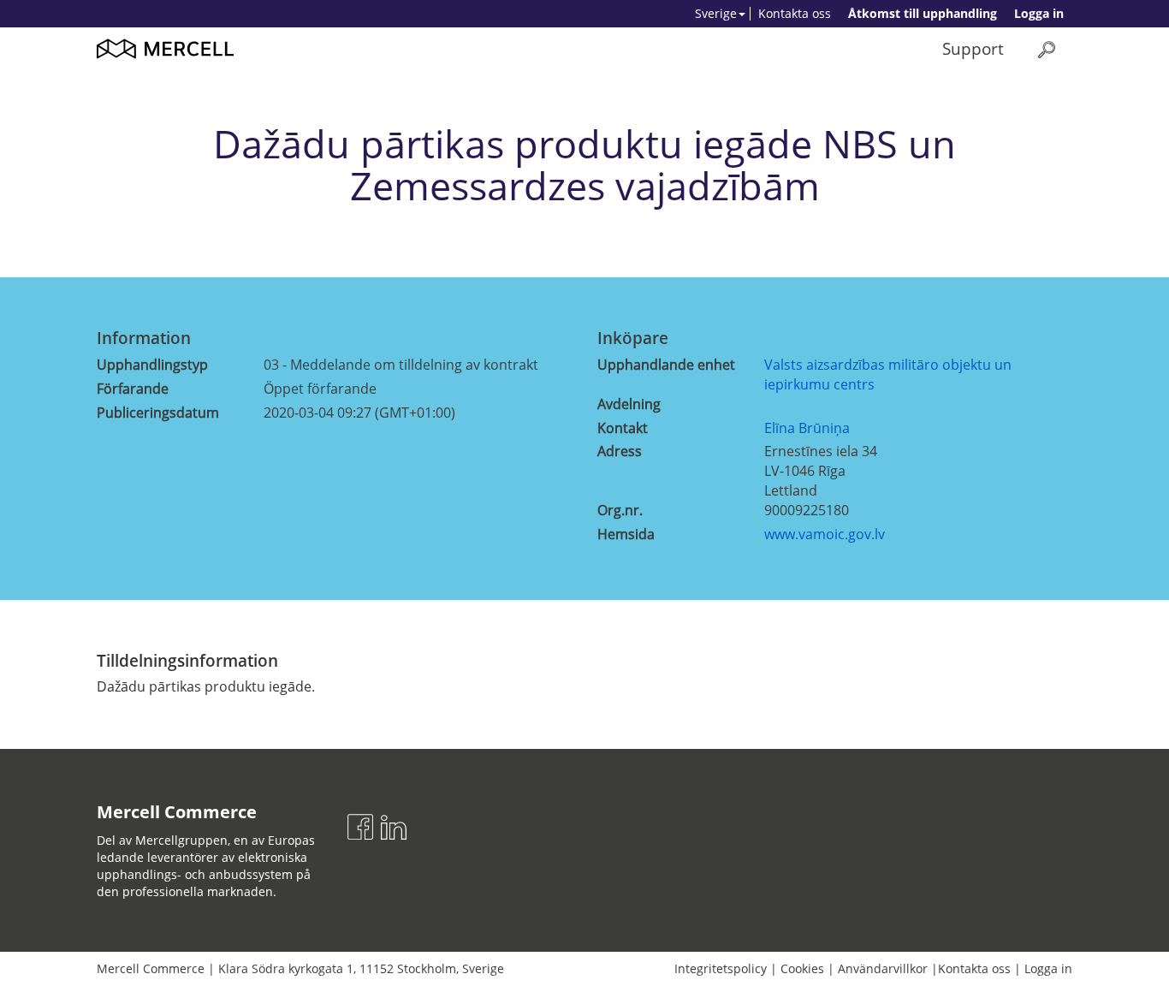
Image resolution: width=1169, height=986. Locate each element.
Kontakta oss (794, 13)
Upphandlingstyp (152, 364)
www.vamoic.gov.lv (824, 534)
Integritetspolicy (720, 968)
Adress (619, 451)
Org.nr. (620, 510)
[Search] (1046, 49)
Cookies (802, 968)
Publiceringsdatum (158, 412)
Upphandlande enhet (666, 364)
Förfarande (133, 388)
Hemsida (626, 534)
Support (973, 48)
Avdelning (629, 404)
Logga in (1039, 13)
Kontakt (622, 428)
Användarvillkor (883, 968)
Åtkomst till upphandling (922, 13)
